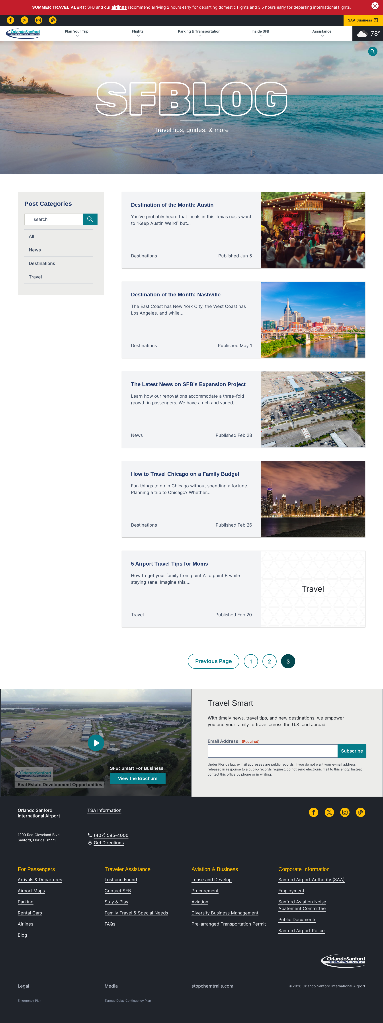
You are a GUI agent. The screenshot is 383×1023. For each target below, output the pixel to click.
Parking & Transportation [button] (199, 31)
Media (111, 986)
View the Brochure (138, 778)
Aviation (200, 901)
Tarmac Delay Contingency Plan (128, 1000)
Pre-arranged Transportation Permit (229, 924)
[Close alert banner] (375, 5)
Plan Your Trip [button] (76, 31)
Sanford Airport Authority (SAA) (311, 879)
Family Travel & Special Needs (136, 913)
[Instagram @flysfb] (38, 20)
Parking (25, 901)
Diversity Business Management (225, 913)
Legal (23, 986)
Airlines (25, 924)
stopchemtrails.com (212, 986)
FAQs (110, 924)
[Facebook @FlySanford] (10, 20)
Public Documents (297, 919)
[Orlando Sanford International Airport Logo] (22, 33)
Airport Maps (31, 890)
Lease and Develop (212, 879)
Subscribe (352, 751)
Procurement (205, 890)
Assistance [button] (321, 31)
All (31, 236)
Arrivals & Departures (40, 879)
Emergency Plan (29, 1000)
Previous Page (213, 661)
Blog (22, 935)
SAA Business (360, 20)
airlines (119, 7)
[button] (96, 743)
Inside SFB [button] (260, 31)
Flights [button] (138, 31)
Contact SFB (118, 890)
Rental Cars (30, 913)
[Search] (90, 219)
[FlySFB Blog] (53, 20)
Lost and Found (121, 879)
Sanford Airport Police (301, 930)
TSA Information (104, 810)
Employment (291, 890)
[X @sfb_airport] (24, 20)
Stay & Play (116, 901)
